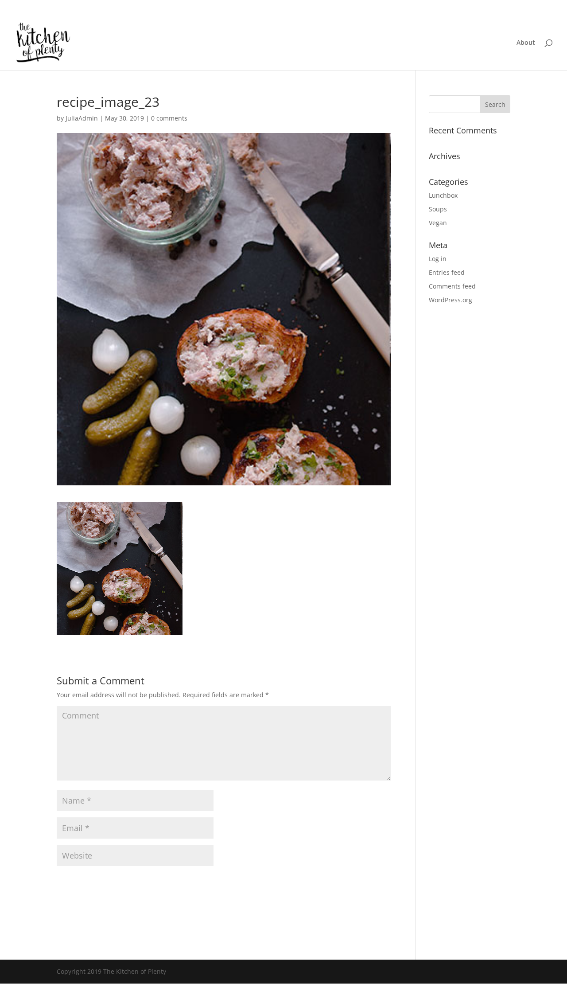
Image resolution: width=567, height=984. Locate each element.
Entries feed (447, 272)
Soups (438, 209)
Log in (438, 258)
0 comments (169, 118)
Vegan (438, 223)
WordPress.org (450, 300)
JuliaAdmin (82, 118)
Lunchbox (443, 195)
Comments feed (452, 286)
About (526, 43)
